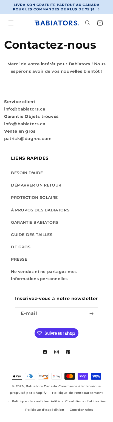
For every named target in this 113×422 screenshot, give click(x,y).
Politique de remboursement (77, 393)
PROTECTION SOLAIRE (34, 197)
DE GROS (20, 247)
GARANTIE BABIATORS (34, 222)
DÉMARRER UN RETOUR (36, 185)
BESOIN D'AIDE (27, 172)
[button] (11, 23)
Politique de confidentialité (36, 401)
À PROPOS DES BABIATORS (40, 210)
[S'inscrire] (92, 313)
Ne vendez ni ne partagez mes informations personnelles (44, 275)
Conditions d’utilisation (86, 401)
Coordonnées (81, 410)
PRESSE (19, 259)
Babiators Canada (41, 386)
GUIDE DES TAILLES (31, 234)
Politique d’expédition (44, 410)
